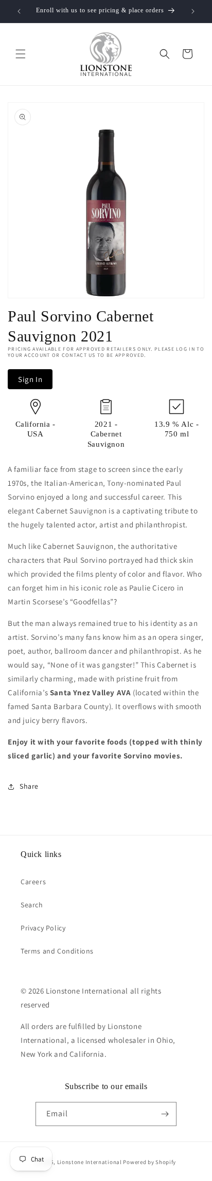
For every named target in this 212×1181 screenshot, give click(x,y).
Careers (33, 881)
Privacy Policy (43, 927)
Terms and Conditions (57, 951)
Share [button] (29, 786)
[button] (20, 54)
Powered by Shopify (149, 1162)
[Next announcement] (193, 11)
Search (32, 904)
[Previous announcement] (19, 11)
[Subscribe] (164, 1114)
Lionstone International (89, 1162)
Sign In (30, 379)
